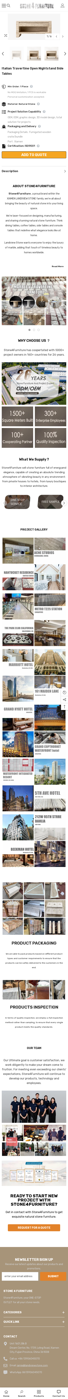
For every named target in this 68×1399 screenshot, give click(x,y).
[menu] (4, 5)
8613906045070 (32, 1372)
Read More (58, 266)
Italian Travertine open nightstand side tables (32, 71)
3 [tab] (38, 330)
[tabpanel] (34, 301)
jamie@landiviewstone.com (32, 1365)
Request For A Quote (34, 1227)
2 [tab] (34, 330)
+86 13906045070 (29, 1358)
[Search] (8, 5)
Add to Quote (34, 155)
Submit (53, 1276)
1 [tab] (29, 330)
